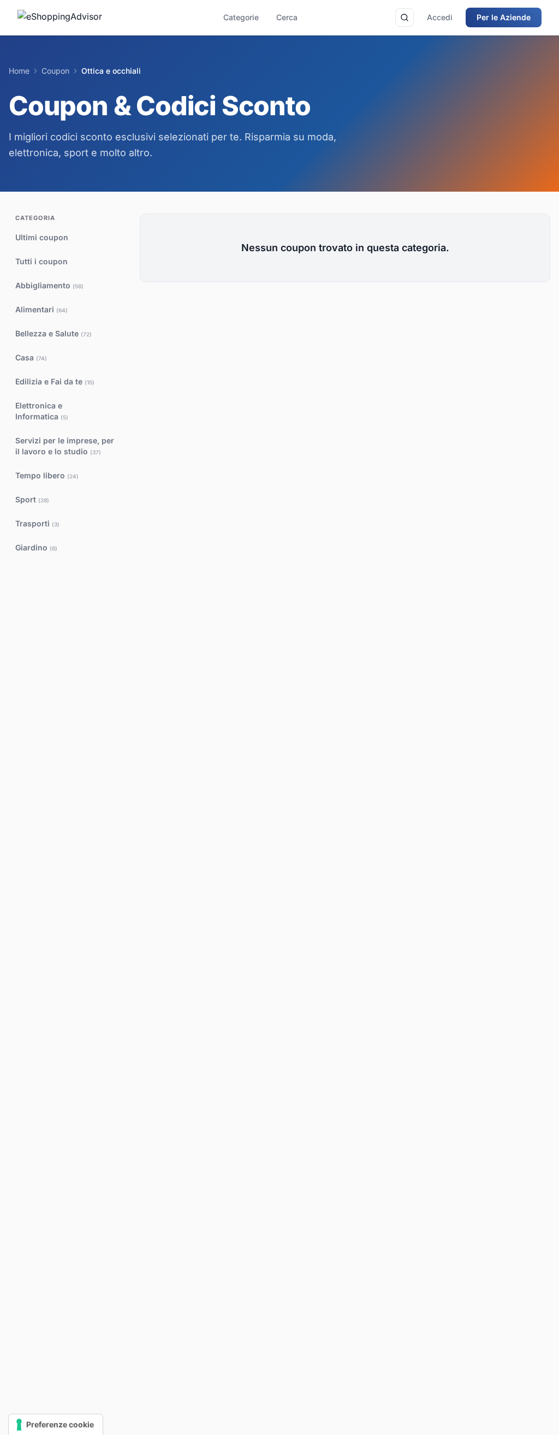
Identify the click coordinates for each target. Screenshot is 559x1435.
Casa (31, 357)
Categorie (241, 17)
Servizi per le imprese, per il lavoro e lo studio (64, 446)
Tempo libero (47, 475)
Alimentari (41, 309)
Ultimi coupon (41, 237)
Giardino (36, 547)
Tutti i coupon (41, 261)
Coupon (55, 70)
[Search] (404, 17)
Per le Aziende (504, 17)
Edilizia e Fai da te (54, 381)
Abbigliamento (49, 285)
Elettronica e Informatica (41, 411)
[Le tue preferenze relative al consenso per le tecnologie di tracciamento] (56, 1424)
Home (19, 70)
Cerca (287, 17)
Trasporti (37, 523)
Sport (32, 499)
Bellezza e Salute (53, 333)
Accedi (440, 17)
